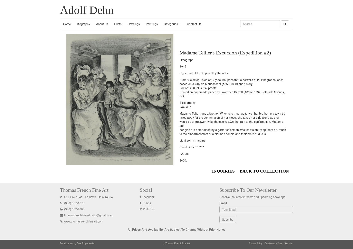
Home (67, 24)
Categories (171, 24)
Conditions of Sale (273, 243)
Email (223, 203)
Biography (83, 24)
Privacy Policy (255, 243)
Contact (194, 24)
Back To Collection (264, 171)
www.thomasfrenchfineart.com (83, 221)
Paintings (152, 24)
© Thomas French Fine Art (176, 243)
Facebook (148, 197)
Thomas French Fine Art (84, 190)
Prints (118, 24)
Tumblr (146, 203)
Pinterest (148, 209)
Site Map (288, 243)
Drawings (134, 24)
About (102, 24)
